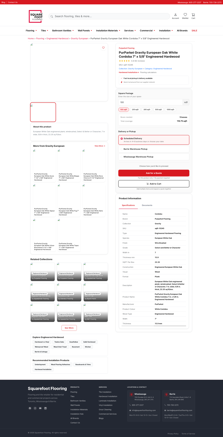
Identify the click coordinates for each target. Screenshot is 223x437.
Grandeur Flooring (66, 299)
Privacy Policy (173, 434)
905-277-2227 (138, 405)
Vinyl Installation (105, 405)
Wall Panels (84, 30)
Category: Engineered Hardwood (158, 69)
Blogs (101, 418)
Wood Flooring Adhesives (60, 364)
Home (31, 38)
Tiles (43, 30)
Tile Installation (105, 392)
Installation (164, 30)
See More (69, 328)
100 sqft (123, 109)
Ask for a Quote (154, 173)
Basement (76, 347)
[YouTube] (40, 408)
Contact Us (12, 2)
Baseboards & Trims (83, 364)
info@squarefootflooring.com (144, 410)
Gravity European (79, 38)
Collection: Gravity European (131, 69)
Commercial (146, 30)
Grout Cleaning (105, 409)
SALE (194, 30)
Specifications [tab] (128, 205)
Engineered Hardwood (58, 38)
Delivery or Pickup (127, 131)
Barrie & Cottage (41, 352)
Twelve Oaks (59, 342)
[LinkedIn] (45, 408)
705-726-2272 (172, 405)
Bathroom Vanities (61, 30)
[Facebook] (30, 408)
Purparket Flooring (126, 48)
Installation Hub (76, 414)
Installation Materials (107, 30)
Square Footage (125, 93)
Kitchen (88, 347)
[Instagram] (35, 408)
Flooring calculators (148, 72)
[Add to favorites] (103, 48)
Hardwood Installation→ (129, 72)
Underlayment (40, 364)
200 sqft (135, 109)
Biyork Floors (91, 299)
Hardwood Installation (43, 369)
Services (128, 30)
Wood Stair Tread (60, 347)
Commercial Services (108, 414)
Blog (3, 2)
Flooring (30, 30)
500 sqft (158, 109)
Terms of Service (188, 434)
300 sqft (147, 109)
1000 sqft (170, 109)
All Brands (182, 30)
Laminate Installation (107, 401)
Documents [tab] (147, 205)
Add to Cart (155, 183)
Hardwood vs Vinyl (42, 342)
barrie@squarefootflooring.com (179, 410)
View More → (100, 146)
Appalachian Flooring (94, 278)
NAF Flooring (91, 319)
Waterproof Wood (41, 347)
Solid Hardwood (89, 342)
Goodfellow (73, 342)
